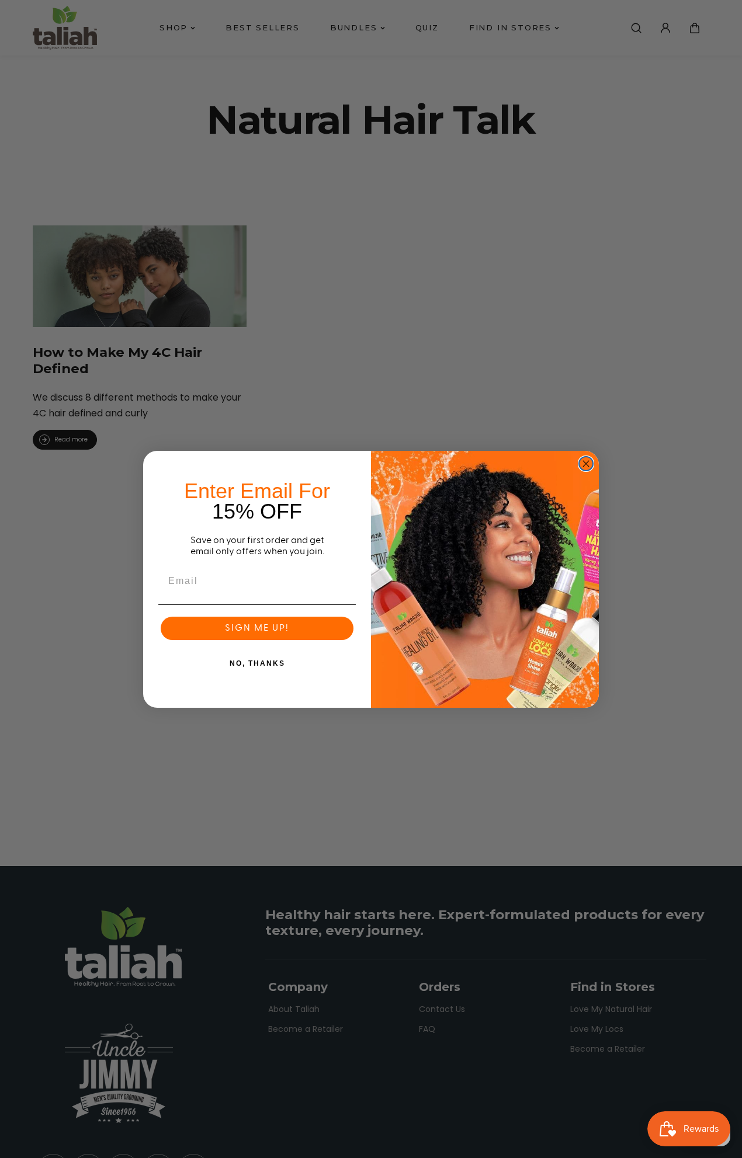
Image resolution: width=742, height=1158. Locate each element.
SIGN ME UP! (257, 628)
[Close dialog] (586, 464)
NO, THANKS (257, 663)
